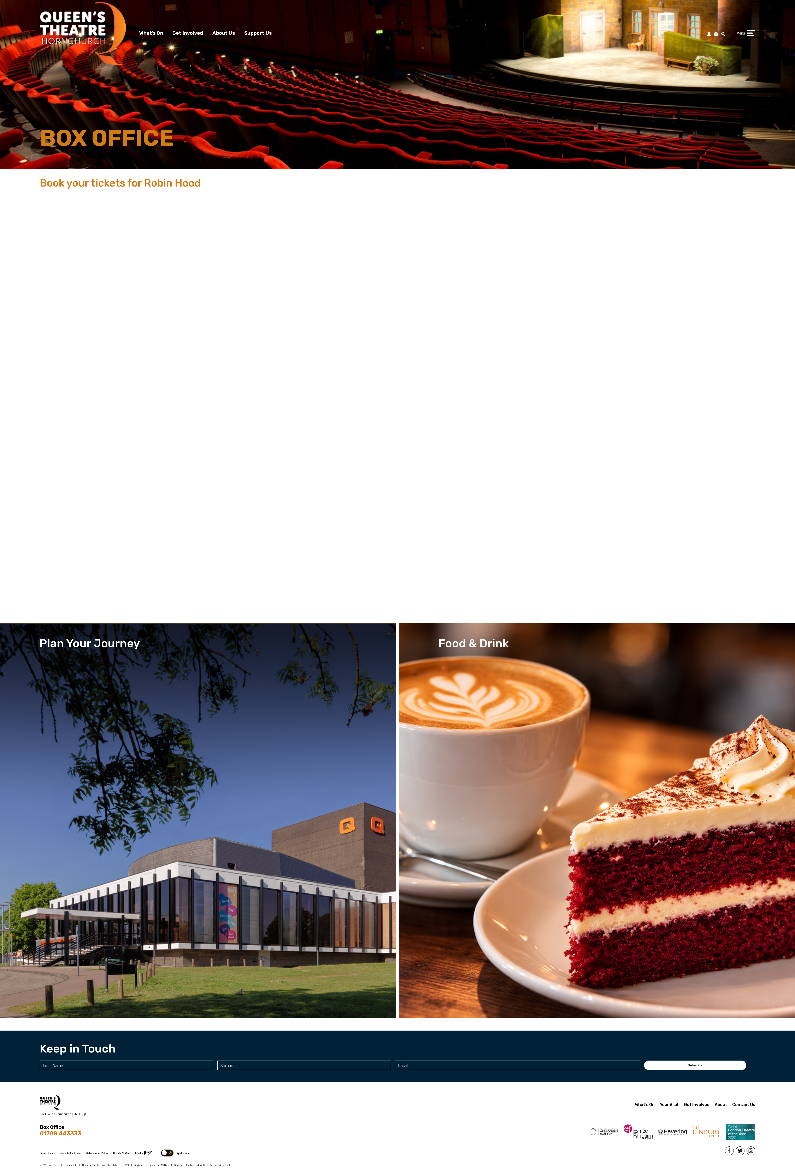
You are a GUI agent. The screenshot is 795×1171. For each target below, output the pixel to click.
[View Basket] (716, 33)
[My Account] (709, 33)
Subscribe (695, 1065)
